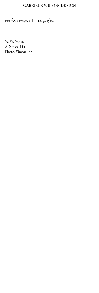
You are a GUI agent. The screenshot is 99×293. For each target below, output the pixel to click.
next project (45, 20)
